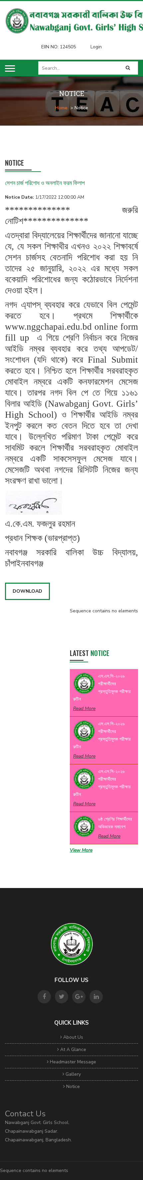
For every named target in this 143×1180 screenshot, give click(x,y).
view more (81, 850)
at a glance (72, 1049)
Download (27, 591)
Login (96, 47)
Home (61, 108)
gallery (72, 1074)
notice (72, 1086)
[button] (10, 68)
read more (84, 708)
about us (72, 1037)
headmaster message (72, 1062)
